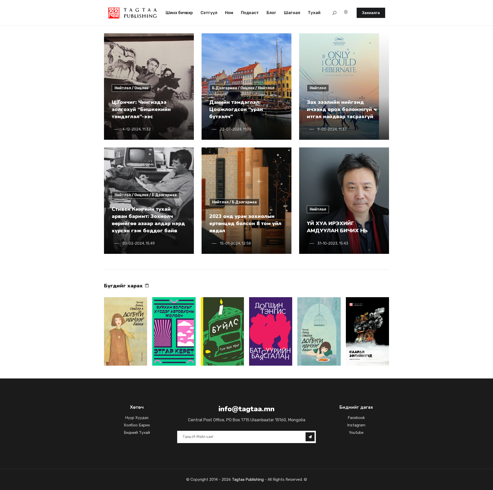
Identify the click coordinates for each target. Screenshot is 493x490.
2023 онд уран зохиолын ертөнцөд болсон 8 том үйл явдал (245, 223)
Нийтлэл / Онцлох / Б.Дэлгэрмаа (146, 195)
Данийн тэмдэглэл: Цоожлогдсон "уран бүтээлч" (236, 109)
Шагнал (292, 12)
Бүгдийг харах (124, 285)
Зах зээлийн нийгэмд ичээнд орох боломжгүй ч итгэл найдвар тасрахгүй (342, 109)
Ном (229, 12)
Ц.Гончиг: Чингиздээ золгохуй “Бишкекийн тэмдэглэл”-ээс (141, 109)
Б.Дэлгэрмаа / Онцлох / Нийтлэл (243, 88)
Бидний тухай (137, 432)
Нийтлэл (318, 88)
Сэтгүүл (209, 12)
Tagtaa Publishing (247, 479)
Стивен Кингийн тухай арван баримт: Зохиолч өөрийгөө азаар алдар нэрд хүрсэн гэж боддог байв (148, 220)
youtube (356, 432)
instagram (356, 425)
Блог (271, 12)
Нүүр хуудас (137, 417)
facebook (356, 417)
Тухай (314, 12)
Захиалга (371, 13)
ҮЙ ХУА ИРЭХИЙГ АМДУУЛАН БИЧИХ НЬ (337, 227)
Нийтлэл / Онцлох (131, 88)
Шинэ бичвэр (179, 12)
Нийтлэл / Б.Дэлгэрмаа (234, 202)
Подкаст (250, 12)
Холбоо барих (137, 425)
